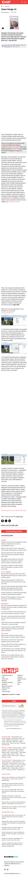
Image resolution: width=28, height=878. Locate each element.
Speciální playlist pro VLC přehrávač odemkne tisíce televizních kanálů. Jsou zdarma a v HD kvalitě (13, 650)
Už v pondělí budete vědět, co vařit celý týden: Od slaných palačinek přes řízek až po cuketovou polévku (13, 817)
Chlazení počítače (17, 760)
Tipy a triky (4, 633)
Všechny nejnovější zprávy (14, 531)
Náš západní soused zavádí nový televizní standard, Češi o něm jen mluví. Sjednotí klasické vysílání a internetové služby (12, 560)
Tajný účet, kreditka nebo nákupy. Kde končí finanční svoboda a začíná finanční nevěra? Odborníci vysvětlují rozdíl (12, 844)
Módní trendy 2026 (14, 743)
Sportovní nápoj (19, 750)
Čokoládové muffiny (13, 749)
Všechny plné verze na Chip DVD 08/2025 (13, 510)
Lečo (21, 754)
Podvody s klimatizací (12, 769)
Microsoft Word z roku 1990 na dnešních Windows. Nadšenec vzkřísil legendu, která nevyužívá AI (14, 802)
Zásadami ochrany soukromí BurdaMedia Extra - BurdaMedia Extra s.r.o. (13, 715)
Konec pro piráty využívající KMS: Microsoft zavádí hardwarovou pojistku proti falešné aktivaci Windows (12, 628)
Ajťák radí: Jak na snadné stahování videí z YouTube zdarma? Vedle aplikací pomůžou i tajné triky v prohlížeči (12, 656)
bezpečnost (5, 603)
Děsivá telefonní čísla (17, 736)
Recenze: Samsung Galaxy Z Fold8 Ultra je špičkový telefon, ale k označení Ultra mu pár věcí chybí (13, 581)
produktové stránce (14, 201)
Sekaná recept (10, 754)
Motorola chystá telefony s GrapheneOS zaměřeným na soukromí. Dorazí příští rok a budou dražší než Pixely (14, 797)
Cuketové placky (14, 752)
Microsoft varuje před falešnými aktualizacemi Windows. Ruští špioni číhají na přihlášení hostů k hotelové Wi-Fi (14, 607)
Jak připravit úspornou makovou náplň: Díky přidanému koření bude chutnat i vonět (12, 828)
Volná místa (5, 679)
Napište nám (19, 516)
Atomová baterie (10, 766)
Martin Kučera (5, 12)
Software (7, 6)
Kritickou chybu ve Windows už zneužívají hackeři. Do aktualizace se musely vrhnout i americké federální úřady (13, 779)
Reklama (4, 680)
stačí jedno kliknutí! (15, 46)
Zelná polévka (22, 752)
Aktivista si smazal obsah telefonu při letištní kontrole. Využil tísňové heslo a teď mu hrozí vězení (13, 618)
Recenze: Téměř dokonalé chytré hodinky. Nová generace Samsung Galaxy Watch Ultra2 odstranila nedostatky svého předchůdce (14, 588)
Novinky (3, 540)
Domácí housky (15, 755)
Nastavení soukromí (7, 686)
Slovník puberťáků (6, 738)
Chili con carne (10, 750)
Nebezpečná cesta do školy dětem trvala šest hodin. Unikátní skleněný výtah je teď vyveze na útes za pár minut (13, 785)
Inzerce (19, 682)
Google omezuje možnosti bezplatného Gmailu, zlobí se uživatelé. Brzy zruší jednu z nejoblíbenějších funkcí (14, 543)
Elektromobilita (14, 768)
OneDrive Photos (13, 763)
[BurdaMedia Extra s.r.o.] (10, 670)
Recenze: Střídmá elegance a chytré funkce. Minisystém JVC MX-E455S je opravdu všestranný (13, 598)
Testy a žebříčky (6, 572)
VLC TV (3, 769)
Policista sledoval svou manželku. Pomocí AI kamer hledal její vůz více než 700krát (14, 807)
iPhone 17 (22, 768)
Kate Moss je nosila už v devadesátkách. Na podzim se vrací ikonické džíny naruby (12, 839)
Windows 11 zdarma (15, 765)
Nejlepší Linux (21, 769)
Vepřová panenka (17, 747)
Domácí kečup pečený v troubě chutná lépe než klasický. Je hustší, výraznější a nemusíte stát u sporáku (13, 834)
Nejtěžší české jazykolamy (12, 740)
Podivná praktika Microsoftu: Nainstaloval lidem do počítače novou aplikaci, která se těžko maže (12, 554)
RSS (18, 684)
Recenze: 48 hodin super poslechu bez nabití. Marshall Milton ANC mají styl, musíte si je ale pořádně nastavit (13, 575)
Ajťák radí (15, 741)
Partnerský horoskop (16, 738)
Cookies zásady (6, 691)
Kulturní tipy (9, 741)
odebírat (14, 701)
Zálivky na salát (5, 752)
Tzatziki (4, 754)
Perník (17, 754)
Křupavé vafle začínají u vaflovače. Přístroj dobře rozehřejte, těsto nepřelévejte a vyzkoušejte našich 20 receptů (14, 823)
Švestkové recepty (6, 755)
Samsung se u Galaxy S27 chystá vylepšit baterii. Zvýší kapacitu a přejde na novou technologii (12, 567)
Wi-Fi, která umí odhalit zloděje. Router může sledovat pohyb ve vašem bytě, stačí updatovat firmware (13, 791)
